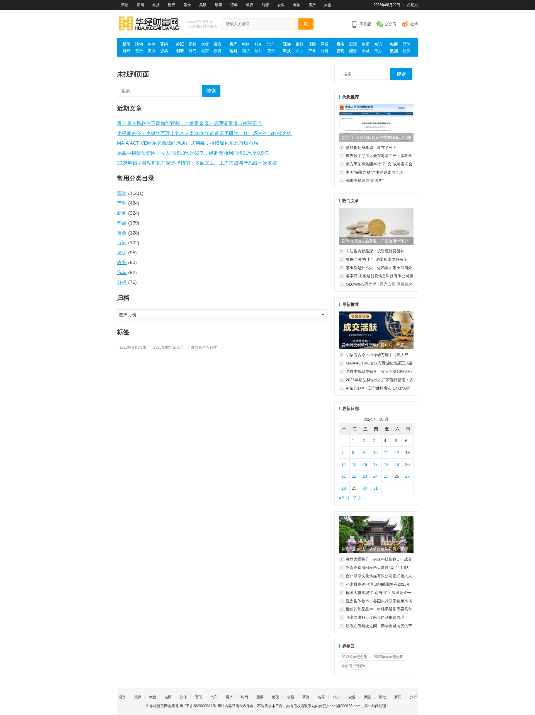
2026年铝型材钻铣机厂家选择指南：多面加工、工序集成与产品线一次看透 (197, 162)
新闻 (140, 5)
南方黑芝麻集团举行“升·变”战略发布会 (379, 164)
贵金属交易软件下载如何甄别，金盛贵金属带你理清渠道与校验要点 (189, 123)
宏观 (353, 44)
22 (354, 476)
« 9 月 (344, 497)
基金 (187, 5)
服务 (258, 44)
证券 (234, 5)
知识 (378, 44)
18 (386, 464)
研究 (192, 51)
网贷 (325, 44)
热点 (151, 44)
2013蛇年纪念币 (133, 347)
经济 (340, 44)
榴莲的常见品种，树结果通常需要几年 (379, 609)
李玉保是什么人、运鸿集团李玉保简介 (379, 267)
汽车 (271, 44)
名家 (205, 51)
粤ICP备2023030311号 (198, 706)
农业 (280, 5)
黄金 (271, 51)
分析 (325, 51)
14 (343, 464)
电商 (394, 44)
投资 (218, 51)
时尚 (246, 44)
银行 (249, 5)
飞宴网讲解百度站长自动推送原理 (375, 617)
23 (365, 476)
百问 (164, 44)
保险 (312, 44)
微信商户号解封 (204, 347)
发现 (340, 51)
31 (375, 488)
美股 (202, 5)
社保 (406, 51)
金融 (296, 5)
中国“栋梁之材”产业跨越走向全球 (374, 172)
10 (375, 452)
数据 (394, 51)
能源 (265, 5)
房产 (312, 5)
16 (365, 464)
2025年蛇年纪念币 (168, 347)
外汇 (180, 44)
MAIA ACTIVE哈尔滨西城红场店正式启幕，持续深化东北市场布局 (187, 143)
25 (386, 476)
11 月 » (359, 497)
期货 (246, 51)
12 (397, 452)
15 (354, 464)
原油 (258, 51)
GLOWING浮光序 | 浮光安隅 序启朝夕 (379, 284)
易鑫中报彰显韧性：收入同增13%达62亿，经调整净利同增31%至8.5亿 (193, 153)
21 (343, 476)
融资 (218, 44)
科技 (156, 5)
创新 (180, 51)
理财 (233, 51)
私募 (192, 44)
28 (343, 488)
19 (397, 464)
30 (365, 488)
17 (375, 464)
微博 (414, 24)
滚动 (124, 5)
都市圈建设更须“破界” (365, 180)
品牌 (406, 44)
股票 (218, 5)
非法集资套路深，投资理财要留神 (375, 251)
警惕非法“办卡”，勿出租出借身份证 (376, 259)
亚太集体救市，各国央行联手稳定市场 (379, 601)
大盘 (327, 5)
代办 (378, 51)
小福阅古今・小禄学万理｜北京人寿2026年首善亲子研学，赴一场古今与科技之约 (204, 133)
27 (407, 476)
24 (375, 476)
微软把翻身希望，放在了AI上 (371, 147)
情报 (365, 44)
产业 (312, 51)
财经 (171, 5)
